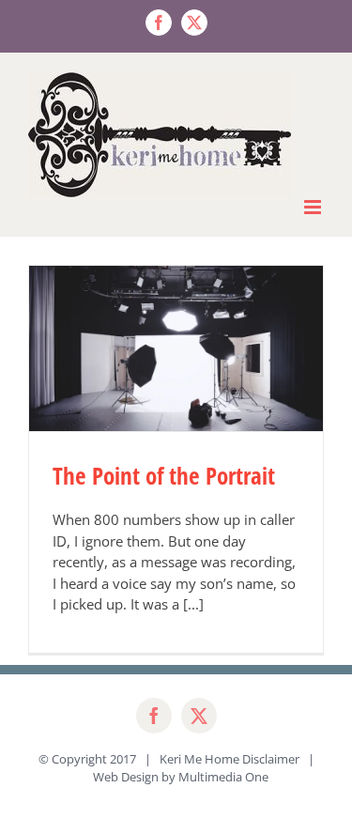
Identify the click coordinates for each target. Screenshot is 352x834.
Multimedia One (223, 776)
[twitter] (199, 716)
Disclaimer (270, 758)
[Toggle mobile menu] (314, 207)
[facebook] (154, 716)
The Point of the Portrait (164, 475)
